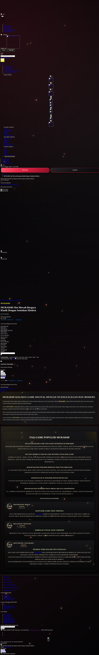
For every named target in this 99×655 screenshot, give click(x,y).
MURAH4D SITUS (9, 599)
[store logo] (13, 48)
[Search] (2, 60)
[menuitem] (8, 66)
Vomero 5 (6, 134)
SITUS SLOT (7, 28)
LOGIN (75, 170)
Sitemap (6, 609)
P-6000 (5, 132)
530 (5, 148)
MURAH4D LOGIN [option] (4, 347)
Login (3, 50)
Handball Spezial (8, 138)
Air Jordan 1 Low (8, 130)
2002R (5, 150)
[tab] (49, 64)
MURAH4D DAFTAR (9, 621)
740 (5, 149)
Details (2, 391)
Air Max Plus (7, 131)
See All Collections (8, 135)
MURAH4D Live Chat (9, 607)
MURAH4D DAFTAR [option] (4, 344)
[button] (4, 253)
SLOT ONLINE (8, 31)
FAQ (5, 604)
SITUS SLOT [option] (4, 333)
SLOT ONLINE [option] (5, 335)
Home (5, 174)
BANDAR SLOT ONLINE (11, 587)
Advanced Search (5, 57)
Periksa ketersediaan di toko (7, 388)
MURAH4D (7, 27)
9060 (5, 153)
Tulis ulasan (18, 319)
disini (13, 358)
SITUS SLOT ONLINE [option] (4, 338)
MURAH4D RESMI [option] (4, 350)
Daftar (11, 50)
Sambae (6, 142)
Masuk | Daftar (7, 26)
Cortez (5, 128)
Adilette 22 (6, 141)
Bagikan (3, 390)
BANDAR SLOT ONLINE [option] (5, 341)
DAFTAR (25, 170)
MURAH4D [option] (4, 332)
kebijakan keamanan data (35, 630)
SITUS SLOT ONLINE (10, 30)
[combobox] (8, 56)
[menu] (49, 111)
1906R (5, 152)
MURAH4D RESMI (9, 590)
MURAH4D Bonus (8, 606)
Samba (5, 139)
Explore (2, 63)
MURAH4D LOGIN (7, 163)
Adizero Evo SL (8, 144)
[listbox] (20, 341)
